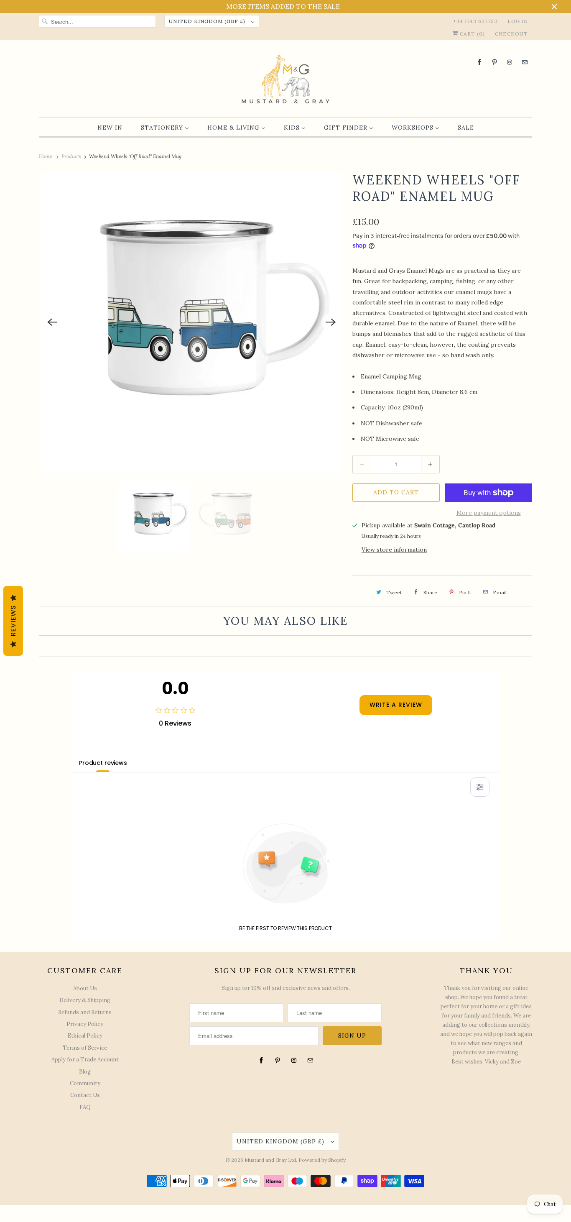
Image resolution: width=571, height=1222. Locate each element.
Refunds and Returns (85, 1012)
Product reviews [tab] (103, 763)
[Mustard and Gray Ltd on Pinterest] (494, 62)
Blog (85, 1071)
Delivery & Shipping (84, 1000)
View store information (394, 549)
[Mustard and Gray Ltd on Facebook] (479, 62)
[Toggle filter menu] (479, 787)
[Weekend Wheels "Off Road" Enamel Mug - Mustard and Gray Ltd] (191, 322)
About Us (85, 988)
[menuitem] (110, 127)
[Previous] (52, 322)
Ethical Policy (84, 1035)
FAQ (85, 1107)
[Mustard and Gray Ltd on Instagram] (509, 62)
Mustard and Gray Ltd (270, 1160)
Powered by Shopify (322, 1160)
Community (85, 1083)
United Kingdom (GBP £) (208, 21)
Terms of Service (85, 1047)
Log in (517, 21)
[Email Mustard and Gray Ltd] (524, 62)
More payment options (488, 512)
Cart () (471, 34)
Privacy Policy (84, 1024)
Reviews (13, 621)
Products (71, 156)
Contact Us (85, 1095)
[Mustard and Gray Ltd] (285, 80)
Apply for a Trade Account (85, 1059)
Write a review (396, 704)
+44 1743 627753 (475, 21)
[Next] (330, 322)
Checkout (511, 34)
